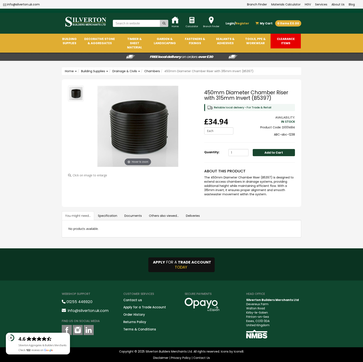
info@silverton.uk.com (23, 4)
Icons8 (238, 351)
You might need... (78, 216)
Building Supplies (93, 71)
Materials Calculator (286, 4)
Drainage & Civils (125, 71)
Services (321, 4)
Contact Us (201, 358)
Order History (134, 314)
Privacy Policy (181, 358)
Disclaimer (160, 358)
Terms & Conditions (139, 329)
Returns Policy (134, 322)
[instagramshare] (78, 330)
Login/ (237, 23)
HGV (308, 4)
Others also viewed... (164, 216)
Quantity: (212, 152)
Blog (352, 4)
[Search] (164, 23)
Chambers (152, 71)
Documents (133, 216)
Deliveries (193, 216)
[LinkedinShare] (89, 330)
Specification (107, 216)
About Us (338, 4)
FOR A (182, 265)
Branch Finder (257, 4)
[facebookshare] (67, 330)
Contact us (132, 300)
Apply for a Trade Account (144, 307)
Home (70, 71)
